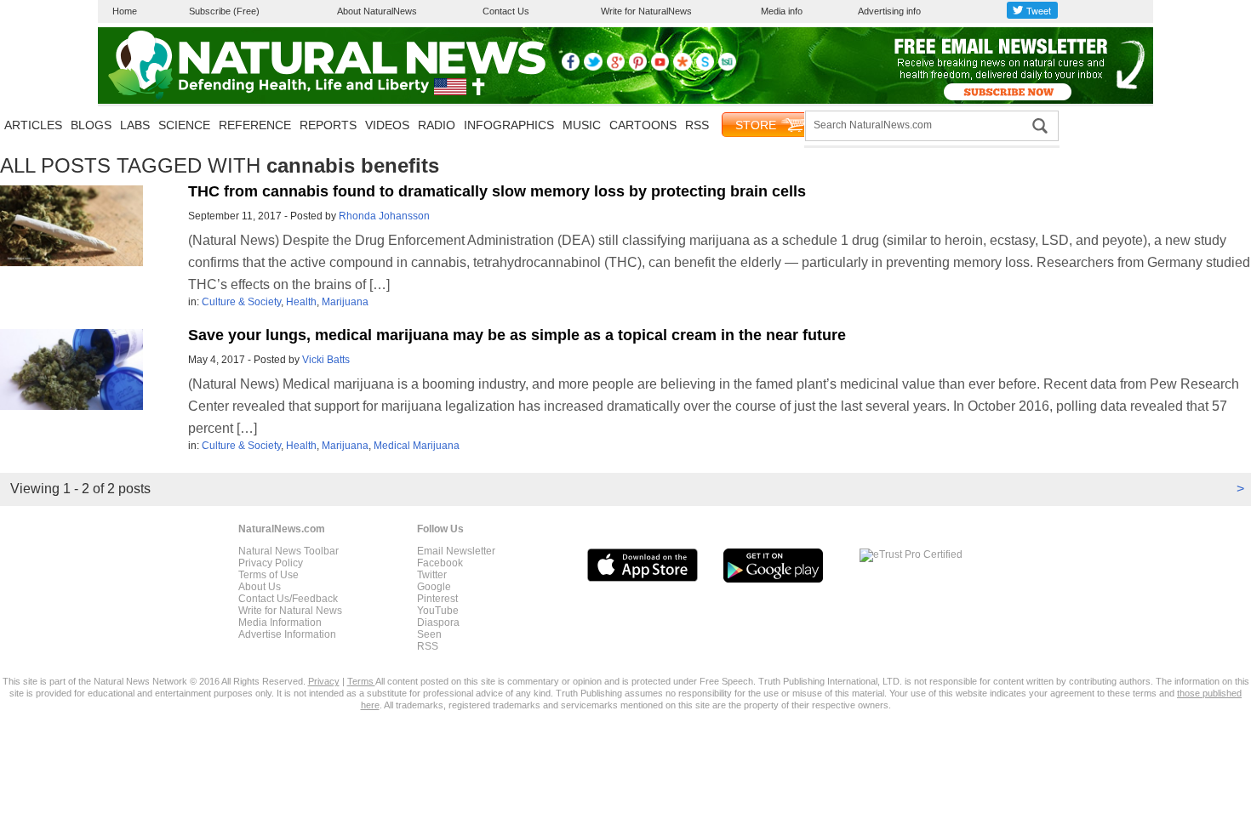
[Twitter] (593, 67)
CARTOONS (643, 125)
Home (124, 11)
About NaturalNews (377, 11)
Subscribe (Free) (224, 11)
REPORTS (328, 125)
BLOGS (91, 125)
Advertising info (889, 11)
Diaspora (438, 622)
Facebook (440, 563)
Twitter (432, 575)
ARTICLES (33, 125)
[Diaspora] (682, 67)
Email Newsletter (456, 551)
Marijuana (345, 302)
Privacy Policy (270, 563)
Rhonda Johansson (384, 216)
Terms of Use (268, 575)
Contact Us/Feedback (288, 599)
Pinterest (437, 599)
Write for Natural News (290, 611)
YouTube (438, 611)
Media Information (280, 622)
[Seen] (705, 67)
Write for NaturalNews (646, 11)
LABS (135, 125)
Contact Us (506, 11)
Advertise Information (287, 634)
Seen (429, 634)
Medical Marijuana (417, 446)
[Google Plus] (616, 67)
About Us (259, 587)
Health (301, 302)
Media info (782, 11)
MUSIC (582, 125)
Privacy (324, 681)
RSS (697, 125)
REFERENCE (255, 125)
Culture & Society (241, 302)
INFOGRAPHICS (509, 125)
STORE (755, 125)
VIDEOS (387, 125)
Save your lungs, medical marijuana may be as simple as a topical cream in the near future (517, 335)
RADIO (436, 125)
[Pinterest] (638, 67)
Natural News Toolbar (288, 551)
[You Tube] (660, 67)
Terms (361, 681)
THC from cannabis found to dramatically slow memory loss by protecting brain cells (497, 191)
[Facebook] (571, 67)
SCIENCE (184, 125)
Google (434, 587)
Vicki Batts (326, 360)
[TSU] (727, 67)
